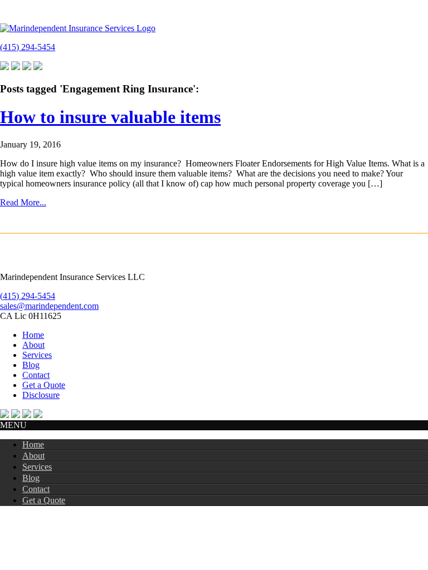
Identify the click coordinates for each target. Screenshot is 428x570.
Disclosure (41, 395)
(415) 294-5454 (27, 47)
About (33, 345)
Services (37, 355)
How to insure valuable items (110, 117)
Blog (31, 365)
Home (33, 335)
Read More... (23, 202)
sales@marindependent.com (49, 306)
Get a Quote (43, 385)
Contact (36, 375)
